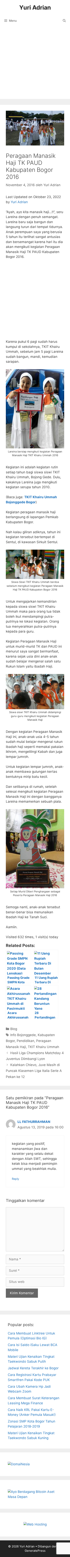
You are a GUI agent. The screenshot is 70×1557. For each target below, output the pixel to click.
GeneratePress (35, 1551)
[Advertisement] (35, 64)
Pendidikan (25, 1041)
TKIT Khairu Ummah (43, 1047)
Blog (13, 1029)
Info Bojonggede (23, 1035)
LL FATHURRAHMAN (34, 1122)
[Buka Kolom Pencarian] (64, 21)
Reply (15, 1178)
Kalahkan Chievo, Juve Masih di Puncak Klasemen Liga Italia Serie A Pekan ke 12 (34, 1071)
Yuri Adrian (35, 7)
